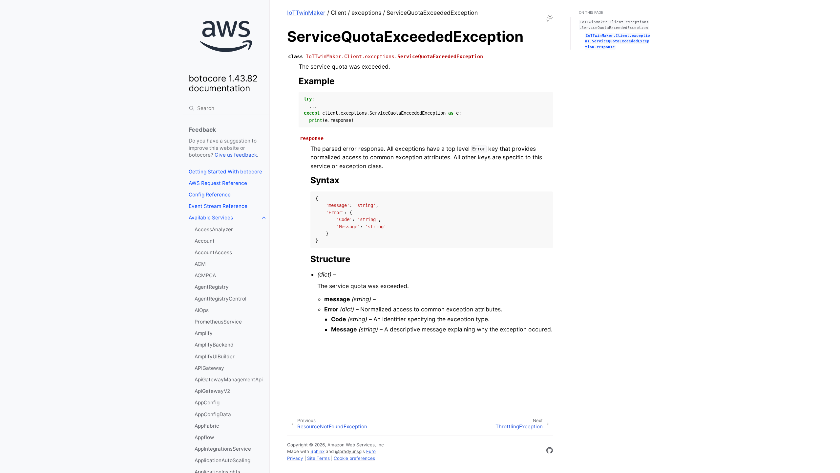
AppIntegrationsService (223, 449)
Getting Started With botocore (225, 172)
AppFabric (207, 426)
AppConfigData (213, 414)
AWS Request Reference (218, 183)
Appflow (204, 437)
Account (205, 241)
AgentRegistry (212, 287)
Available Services (211, 217)
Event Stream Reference (218, 206)
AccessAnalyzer (214, 229)
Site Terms (318, 458)
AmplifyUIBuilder (215, 356)
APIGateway (209, 368)
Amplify (204, 333)
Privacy (295, 458)
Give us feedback (236, 155)
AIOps (202, 310)
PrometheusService (218, 322)
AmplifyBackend (214, 345)
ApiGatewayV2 (212, 391)
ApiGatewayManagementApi (229, 379)
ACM (200, 264)
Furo (371, 451)
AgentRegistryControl (220, 299)
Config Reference (210, 194)
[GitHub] (549, 451)
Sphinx (317, 451)
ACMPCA (205, 275)
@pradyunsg (348, 451)
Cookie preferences (354, 458)
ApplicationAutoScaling (222, 460)
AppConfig (207, 402)
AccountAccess (213, 252)
